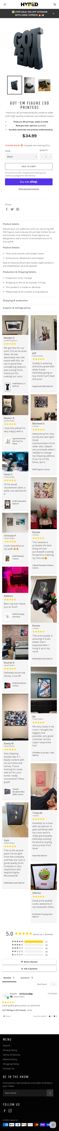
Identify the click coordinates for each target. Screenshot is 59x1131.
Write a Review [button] (31, 961)
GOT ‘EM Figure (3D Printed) (13, 1010)
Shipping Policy (11, 1064)
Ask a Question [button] (30, 968)
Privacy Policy (10, 1050)
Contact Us (8, 1068)
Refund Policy (10, 1059)
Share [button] (8, 1016)
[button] (50, 1016)
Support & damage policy (17, 307)
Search (6, 1045)
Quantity (44, 150)
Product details (11, 224)
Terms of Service (11, 1054)
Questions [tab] (25, 977)
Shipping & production (15, 300)
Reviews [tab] (7, 977)
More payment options (29, 189)
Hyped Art (14, 1120)
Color (7, 151)
